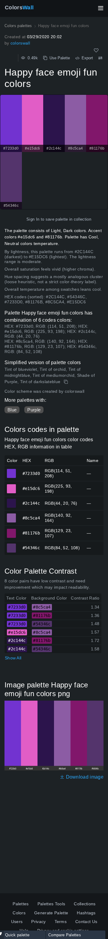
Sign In (32, 219)
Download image (84, 776)
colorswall (20, 43)
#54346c (11, 545)
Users (17, 921)
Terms (61, 921)
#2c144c (11, 500)
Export (86, 58)
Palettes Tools (51, 903)
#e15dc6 (11, 486)
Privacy (38, 921)
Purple (33, 409)
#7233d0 (11, 470)
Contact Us (86, 921)
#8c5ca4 (11, 515)
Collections (85, 903)
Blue (12, 409)
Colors (19, 8)
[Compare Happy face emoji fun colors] (100, 58)
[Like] (96, 50)
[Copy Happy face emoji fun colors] (66, 382)
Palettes (21, 903)
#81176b (11, 530)
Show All (13, 657)
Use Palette (58, 58)
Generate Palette (51, 912)
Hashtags (86, 912)
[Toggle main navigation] (100, 8)
